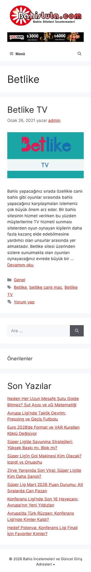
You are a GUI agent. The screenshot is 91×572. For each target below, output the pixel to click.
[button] (79, 54)
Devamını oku (20, 265)
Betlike (20, 287)
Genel (19, 279)
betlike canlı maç (45, 287)
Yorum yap (24, 302)
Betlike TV (27, 110)
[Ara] (77, 331)
